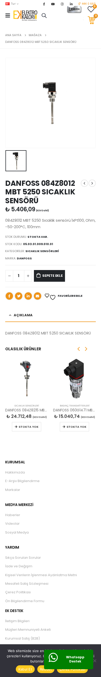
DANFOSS (24, 258)
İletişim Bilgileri (17, 621)
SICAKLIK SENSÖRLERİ (42, 251)
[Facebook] (44, 4)
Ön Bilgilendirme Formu (24, 601)
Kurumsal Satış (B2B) (22, 638)
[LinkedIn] (71, 4)
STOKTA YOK (29, 427)
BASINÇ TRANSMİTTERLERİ (74, 405)
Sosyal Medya (17, 532)
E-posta (37, 296)
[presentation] (78, 349)
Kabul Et (25, 669)
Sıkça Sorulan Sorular (23, 557)
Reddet (46, 669)
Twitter (19, 296)
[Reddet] (94, 660)
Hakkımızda (15, 472)
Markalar (12, 489)
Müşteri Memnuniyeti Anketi (28, 629)
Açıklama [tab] (23, 315)
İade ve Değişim (18, 566)
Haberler (12, 514)
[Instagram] (62, 4)
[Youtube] (53, 4)
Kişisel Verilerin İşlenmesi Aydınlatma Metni (41, 575)
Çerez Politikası (18, 592)
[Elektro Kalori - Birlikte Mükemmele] (26, 16)
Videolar (12, 523)
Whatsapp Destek (75, 659)
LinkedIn (28, 296)
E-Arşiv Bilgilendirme (22, 480)
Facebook (9, 296)
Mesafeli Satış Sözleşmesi (26, 583)
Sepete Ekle (52, 275)
